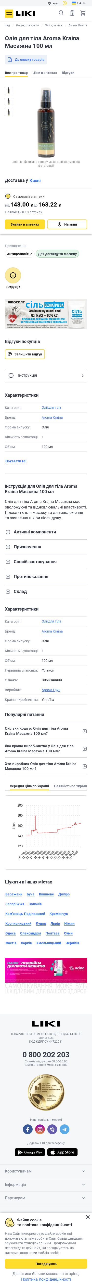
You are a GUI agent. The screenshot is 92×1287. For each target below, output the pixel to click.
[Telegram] (64, 1129)
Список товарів (72, 13)
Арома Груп (51, 690)
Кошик (83, 13)
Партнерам (15, 1198)
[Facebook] (28, 1129)
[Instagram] (40, 1129)
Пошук (61, 13)
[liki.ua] (25, 13)
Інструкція (27, 375)
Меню (9, 14)
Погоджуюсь (46, 1264)
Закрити (87, 1217)
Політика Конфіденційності (46, 1279)
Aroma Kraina (52, 417)
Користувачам (18, 1171)
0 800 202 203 (46, 1054)
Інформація (15, 1184)
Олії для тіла (51, 407)
